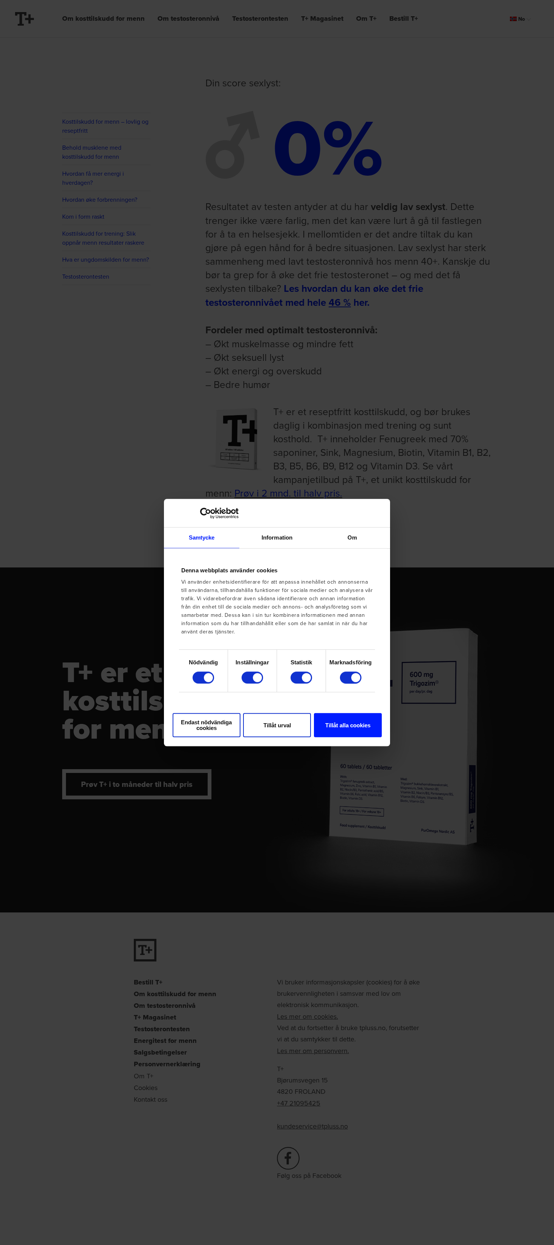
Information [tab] (277, 537)
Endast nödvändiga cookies (206, 725)
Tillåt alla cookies (347, 725)
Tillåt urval (277, 725)
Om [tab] (352, 537)
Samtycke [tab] (202, 537)
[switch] (252, 678)
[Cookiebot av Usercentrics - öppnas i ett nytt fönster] (206, 513)
